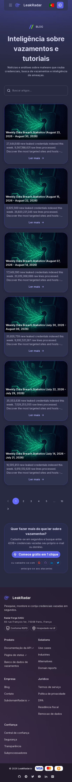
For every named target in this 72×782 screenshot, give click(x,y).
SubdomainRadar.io (17, 700)
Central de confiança (16, 732)
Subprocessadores (15, 753)
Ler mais (34, 158)
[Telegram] (26, 776)
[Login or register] (60, 5)
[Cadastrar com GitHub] (45, 563)
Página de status (15, 655)
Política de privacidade (51, 693)
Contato (9, 693)
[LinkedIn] (46, 776)
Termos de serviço (49, 687)
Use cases (44, 648)
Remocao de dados (50, 713)
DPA (40, 700)
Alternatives (45, 661)
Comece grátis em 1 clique (38, 554)
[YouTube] (39, 776)
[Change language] (52, 5)
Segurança (10, 739)
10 (62, 501)
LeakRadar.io (25, 768)
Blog (7, 687)
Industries (44, 654)
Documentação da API (19, 648)
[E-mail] (52, 776)
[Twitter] (32, 776)
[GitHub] (19, 776)
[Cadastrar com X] (58, 563)
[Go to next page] (8, 508)
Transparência (12, 746)
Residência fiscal (48, 707)
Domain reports (47, 668)
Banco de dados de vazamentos (16, 664)
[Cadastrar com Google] (39, 563)
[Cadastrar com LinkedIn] (52, 563)
